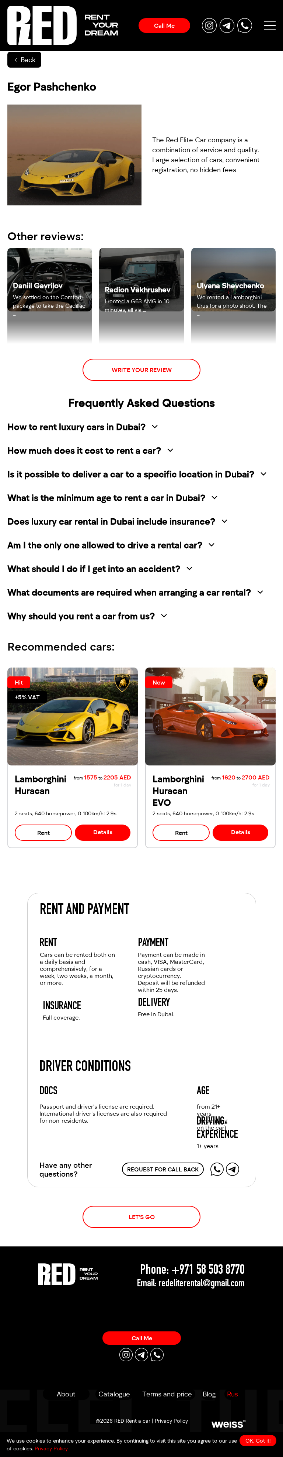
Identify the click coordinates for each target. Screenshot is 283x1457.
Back (28, 59)
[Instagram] (126, 1354)
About (66, 1394)
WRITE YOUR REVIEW (142, 369)
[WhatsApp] (217, 1169)
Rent (43, 832)
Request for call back (163, 1169)
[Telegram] (232, 1169)
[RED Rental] (68, 1273)
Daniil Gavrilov (38, 285)
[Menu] (270, 25)
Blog (209, 1394)
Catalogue (114, 1394)
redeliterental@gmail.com (201, 1284)
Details (102, 831)
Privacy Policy (171, 1420)
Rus (232, 1394)
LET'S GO (142, 1216)
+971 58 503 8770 (208, 1270)
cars (215, 160)
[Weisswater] (229, 1424)
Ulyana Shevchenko (230, 285)
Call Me (164, 25)
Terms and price (167, 1394)
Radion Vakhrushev (138, 289)
